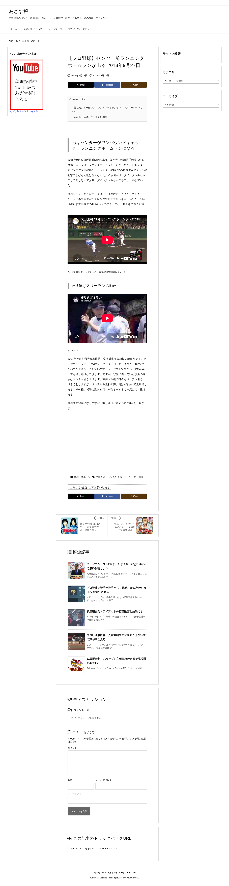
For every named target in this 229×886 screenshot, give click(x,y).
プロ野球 (100, 477)
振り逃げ (138, 477)
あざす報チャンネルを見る (24, 111)
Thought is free (132, 878)
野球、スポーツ (32, 41)
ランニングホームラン (119, 477)
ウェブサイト (75, 794)
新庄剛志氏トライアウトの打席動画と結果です (115, 611)
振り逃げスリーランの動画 (90, 116)
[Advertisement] (107, 441)
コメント (72, 748)
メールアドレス (103, 780)
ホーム (14, 41)
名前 (70, 780)
